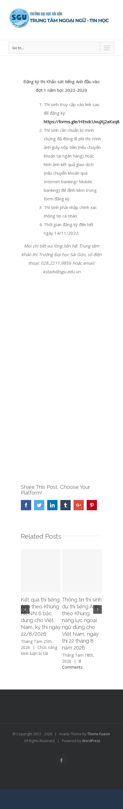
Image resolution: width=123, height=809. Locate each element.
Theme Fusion (98, 734)
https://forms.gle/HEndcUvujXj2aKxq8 (82, 121)
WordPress (91, 740)
